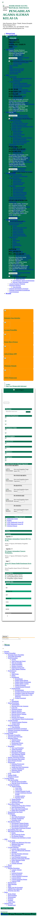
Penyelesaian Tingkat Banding (20, 825)
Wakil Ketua (16, 240)
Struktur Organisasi (18, 232)
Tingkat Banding (17, 131)
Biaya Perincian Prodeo (19, 168)
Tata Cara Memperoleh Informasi (22, 85)
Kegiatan (10, 900)
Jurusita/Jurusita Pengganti (22, 687)
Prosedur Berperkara (15, 120)
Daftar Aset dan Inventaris (16, 69)
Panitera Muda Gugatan (22, 683)
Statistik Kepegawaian (19, 234)
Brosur (10, 865)
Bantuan (5, 636)
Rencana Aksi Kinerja (17, 717)
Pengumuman (13, 46)
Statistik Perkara (17, 179)
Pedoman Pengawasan (17, 764)
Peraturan (10, 898)
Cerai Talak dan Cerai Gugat (20, 123)
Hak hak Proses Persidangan (21, 117)
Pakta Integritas (13, 65)
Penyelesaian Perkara (14, 821)
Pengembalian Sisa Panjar (16, 144)
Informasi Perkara (14, 178)
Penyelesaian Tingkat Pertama (19, 823)
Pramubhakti (16, 248)
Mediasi (13, 815)
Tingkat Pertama (17, 121)
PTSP (9, 773)
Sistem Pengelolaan (13, 703)
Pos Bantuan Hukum (19, 170)
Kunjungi (22, 471)
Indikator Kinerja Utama (18, 712)
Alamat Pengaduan (18, 189)
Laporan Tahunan (16, 870)
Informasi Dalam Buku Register (22, 91)
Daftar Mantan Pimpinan (20, 235)
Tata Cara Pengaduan (19, 187)
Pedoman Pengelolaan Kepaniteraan (19, 290)
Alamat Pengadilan (18, 231)
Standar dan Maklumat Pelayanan (22, 78)
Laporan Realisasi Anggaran (21, 57)
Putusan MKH (15, 772)
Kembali (6, 402)
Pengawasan (12, 202)
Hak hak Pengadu (18, 190)
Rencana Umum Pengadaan (20, 282)
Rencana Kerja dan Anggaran (19, 706)
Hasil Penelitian (13, 73)
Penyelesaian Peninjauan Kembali (21, 828)
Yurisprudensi (15, 704)
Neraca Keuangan (18, 56)
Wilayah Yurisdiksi (18, 229)
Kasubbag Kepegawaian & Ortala (24, 691)
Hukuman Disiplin (16, 770)
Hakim (14, 242)
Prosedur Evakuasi (13, 776)
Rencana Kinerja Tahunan (18, 714)
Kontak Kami (13, 35)
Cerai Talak (18, 788)
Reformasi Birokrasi (15, 285)
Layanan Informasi (14, 81)
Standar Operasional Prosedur (17, 197)
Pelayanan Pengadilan (15, 174)
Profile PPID (13, 77)
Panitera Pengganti (20, 685)
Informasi (14, 852)
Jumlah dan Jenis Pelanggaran (19, 767)
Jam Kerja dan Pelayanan (20, 176)
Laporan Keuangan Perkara (21, 62)
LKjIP (13, 871)
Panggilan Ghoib (16, 820)
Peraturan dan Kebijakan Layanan (22, 171)
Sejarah (15, 226)
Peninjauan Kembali (18, 134)
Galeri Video (11, 902)
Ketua (14, 239)
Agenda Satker (15, 724)
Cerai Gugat (18, 789)
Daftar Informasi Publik (19, 93)
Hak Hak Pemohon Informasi (21, 86)
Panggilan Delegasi (18, 154)
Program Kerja (15, 715)
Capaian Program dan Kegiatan (21, 272)
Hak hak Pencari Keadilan (20, 115)
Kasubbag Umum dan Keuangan (24, 693)
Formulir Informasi (18, 97)
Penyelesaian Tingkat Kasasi (19, 826)
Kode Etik (15, 276)
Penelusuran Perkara (19, 182)
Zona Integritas (17, 287)
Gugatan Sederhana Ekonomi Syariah (22, 126)
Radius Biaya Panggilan (20, 142)
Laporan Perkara (17, 59)
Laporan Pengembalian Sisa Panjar (23, 61)
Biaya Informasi (17, 88)
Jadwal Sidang (17, 181)
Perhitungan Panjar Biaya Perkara (22, 138)
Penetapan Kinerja (16, 709)
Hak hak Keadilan (14, 113)
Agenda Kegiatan (13, 720)
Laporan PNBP (17, 64)
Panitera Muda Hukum (21, 680)
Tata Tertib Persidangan (18, 817)
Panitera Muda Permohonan (23, 682)
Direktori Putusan (18, 184)
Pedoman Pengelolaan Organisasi (18, 288)
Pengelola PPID (17, 80)
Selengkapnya (13, 58)
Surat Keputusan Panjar (19, 139)
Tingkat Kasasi (17, 133)
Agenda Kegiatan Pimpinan (17, 284)
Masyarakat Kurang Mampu (16, 831)
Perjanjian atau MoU (15, 72)
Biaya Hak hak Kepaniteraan (21, 141)
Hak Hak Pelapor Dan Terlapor (22, 118)
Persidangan (11, 813)
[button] (18, 465)
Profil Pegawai (13, 237)
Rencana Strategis (16, 711)
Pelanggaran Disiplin (19, 195)
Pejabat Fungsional (20, 698)
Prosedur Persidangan (17, 818)
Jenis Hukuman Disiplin (20, 194)
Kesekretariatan (17, 245)
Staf (14, 247)
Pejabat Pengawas (16, 765)
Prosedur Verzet (16, 130)
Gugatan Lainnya (16, 128)
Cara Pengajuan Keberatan (20, 89)
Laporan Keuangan (16, 873)
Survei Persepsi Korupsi (15, 760)
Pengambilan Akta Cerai (15, 829)
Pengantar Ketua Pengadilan (17, 221)
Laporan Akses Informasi (20, 83)
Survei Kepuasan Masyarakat (17, 199)
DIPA (11, 67)
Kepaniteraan (16, 243)
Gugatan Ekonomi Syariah (19, 125)
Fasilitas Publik (13, 216)
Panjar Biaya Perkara (15, 136)
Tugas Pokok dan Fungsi (20, 227)
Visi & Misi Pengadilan (16, 223)
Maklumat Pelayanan (17, 844)
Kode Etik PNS (20, 279)
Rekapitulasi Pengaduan (20, 192)
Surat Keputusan (14, 292)
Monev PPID (15, 862)
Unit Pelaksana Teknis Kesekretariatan (23, 280)
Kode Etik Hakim (21, 277)
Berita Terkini (12, 894)
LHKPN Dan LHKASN (16, 70)
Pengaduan (12, 186)
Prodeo (13, 833)
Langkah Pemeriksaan (17, 768)
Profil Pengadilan (14, 224)
